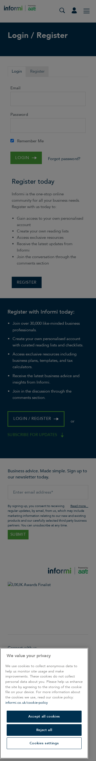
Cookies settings (44, 743)
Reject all (44, 730)
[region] (44, 703)
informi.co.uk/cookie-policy (26, 702)
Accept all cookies (44, 716)
